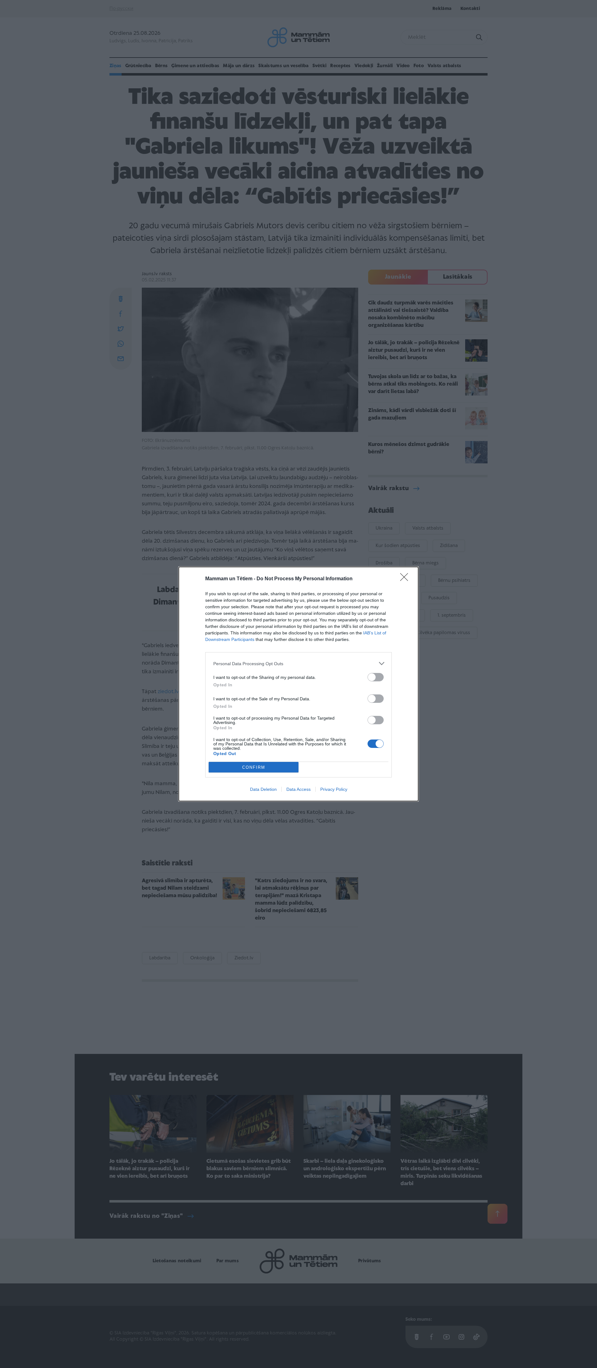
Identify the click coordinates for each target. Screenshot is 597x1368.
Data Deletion (263, 789)
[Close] (406, 579)
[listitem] (298, 663)
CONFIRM (253, 767)
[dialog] (298, 684)
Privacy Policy (333, 789)
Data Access (298, 789)
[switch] (376, 677)
